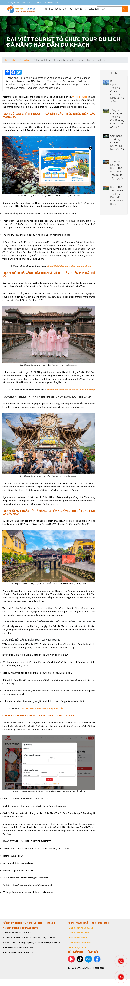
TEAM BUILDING (90, 9)
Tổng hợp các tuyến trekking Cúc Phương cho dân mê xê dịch (117, 118)
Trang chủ (10, 60)
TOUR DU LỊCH (61, 9)
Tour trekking (75, 9)
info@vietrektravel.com (18, 2)
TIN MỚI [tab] (113, 72)
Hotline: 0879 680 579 (47, 2)
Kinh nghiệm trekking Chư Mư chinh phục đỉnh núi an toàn (117, 91)
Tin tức (26, 60)
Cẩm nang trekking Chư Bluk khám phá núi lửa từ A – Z (117, 144)
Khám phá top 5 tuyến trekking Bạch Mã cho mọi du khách (117, 195)
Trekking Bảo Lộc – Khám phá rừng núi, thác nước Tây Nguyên (117, 170)
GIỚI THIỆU (48, 9)
